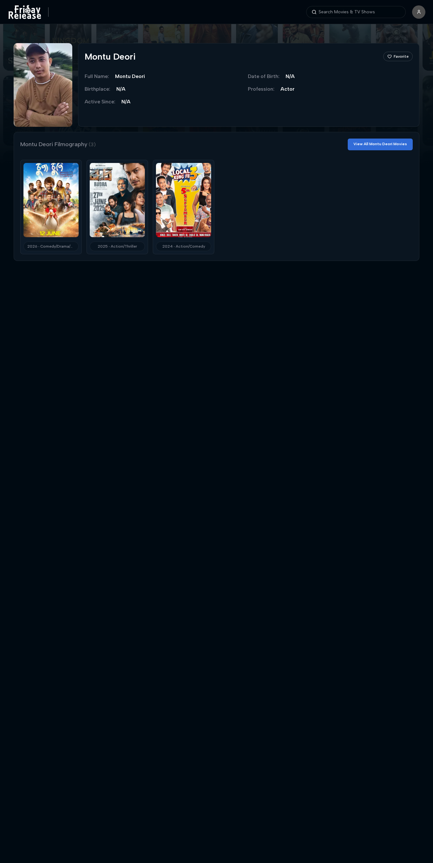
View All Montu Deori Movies (380, 144)
